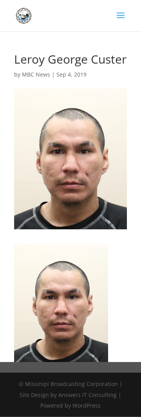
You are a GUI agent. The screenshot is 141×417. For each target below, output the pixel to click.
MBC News (36, 74)
